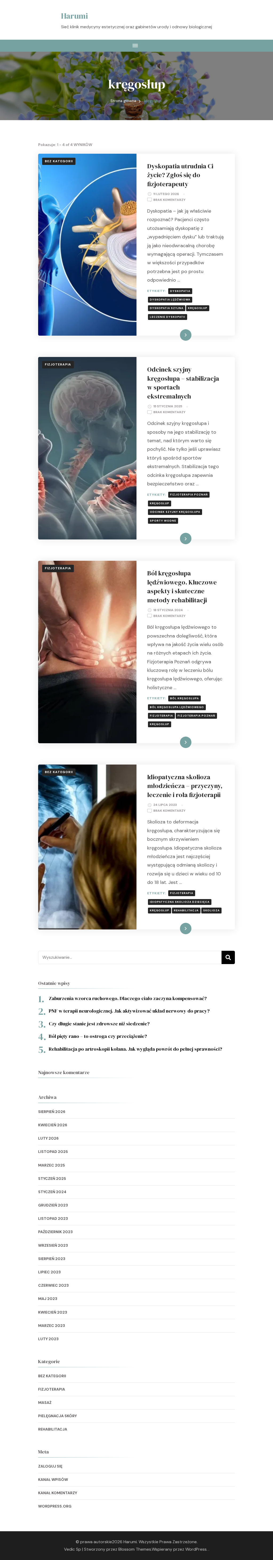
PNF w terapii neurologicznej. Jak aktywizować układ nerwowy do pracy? (130, 1011)
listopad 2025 (53, 1151)
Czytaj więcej (176, 335)
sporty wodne (163, 520)
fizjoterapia (161, 715)
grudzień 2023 (53, 1205)
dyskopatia (180, 291)
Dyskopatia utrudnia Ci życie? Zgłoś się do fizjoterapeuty (180, 175)
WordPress (196, 1549)
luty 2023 (48, 1338)
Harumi (74, 15)
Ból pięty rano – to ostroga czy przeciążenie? (98, 1036)
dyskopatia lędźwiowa (170, 299)
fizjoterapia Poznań (189, 494)
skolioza (211, 910)
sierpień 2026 (51, 1111)
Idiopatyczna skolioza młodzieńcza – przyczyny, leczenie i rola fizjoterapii (184, 786)
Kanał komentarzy (57, 1492)
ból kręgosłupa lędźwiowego (177, 707)
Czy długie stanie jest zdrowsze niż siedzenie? (99, 1023)
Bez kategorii (59, 161)
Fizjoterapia (58, 364)
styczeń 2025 (52, 1178)
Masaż (44, 1402)
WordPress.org (54, 1506)
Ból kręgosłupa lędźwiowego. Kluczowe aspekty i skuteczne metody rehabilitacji (182, 586)
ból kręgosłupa (184, 698)
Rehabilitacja (52, 1429)
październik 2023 (55, 1231)
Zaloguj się (50, 1466)
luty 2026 (48, 1138)
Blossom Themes (134, 1549)
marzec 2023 (51, 1325)
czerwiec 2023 (53, 1285)
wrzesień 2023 (53, 1245)
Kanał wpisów (53, 1479)
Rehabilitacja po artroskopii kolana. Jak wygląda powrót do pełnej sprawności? (135, 1049)
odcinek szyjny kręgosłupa (175, 512)
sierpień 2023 (51, 1258)
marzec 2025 (51, 1165)
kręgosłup (197, 308)
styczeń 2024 (52, 1191)
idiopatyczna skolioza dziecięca (180, 902)
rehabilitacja (186, 910)
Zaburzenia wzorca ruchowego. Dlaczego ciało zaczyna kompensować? (128, 998)
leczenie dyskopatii (167, 317)
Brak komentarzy (169, 200)
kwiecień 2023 (52, 1312)
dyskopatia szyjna (166, 308)
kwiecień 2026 (52, 1125)
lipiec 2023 (49, 1272)
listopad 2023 (53, 1218)
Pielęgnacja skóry (57, 1415)
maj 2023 (47, 1298)
